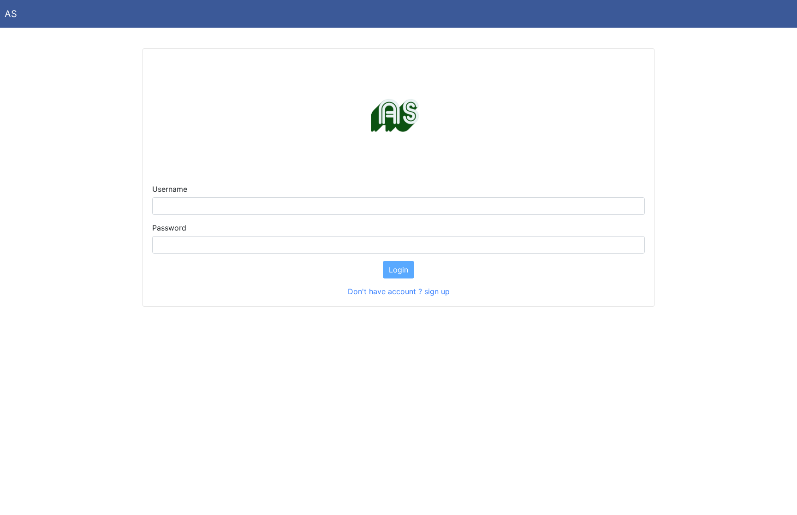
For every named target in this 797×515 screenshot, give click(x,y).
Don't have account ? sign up (399, 291)
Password (169, 227)
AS (11, 13)
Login (398, 269)
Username (169, 189)
